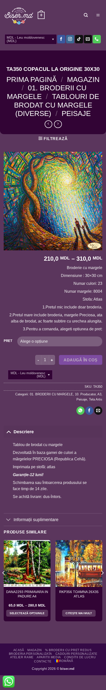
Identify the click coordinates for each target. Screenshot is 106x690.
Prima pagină (31, 79)
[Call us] (97, 39)
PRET (8, 341)
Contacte (42, 661)
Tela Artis (95, 399)
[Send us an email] (88, 39)
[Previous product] (58, 124)
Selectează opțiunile (27, 613)
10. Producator (85, 394)
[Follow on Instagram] (70, 39)
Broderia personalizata (30, 654)
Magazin (83, 79)
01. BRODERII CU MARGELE (51, 394)
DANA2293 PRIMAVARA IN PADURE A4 (27, 594)
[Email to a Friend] (98, 410)
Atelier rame (21, 657)
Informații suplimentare (36, 519)
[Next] (102, 583)
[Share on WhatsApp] (80, 410)
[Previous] (4, 583)
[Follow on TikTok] (79, 39)
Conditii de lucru (80, 657)
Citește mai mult (79, 613)
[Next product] (48, 124)
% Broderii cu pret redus (68, 650)
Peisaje (76, 113)
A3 (99, 394)
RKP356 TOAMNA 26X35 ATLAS (79, 594)
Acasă (18, 650)
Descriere (24, 431)
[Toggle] (8, 431)
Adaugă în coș (80, 360)
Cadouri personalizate (76, 654)
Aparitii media (49, 657)
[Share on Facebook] (89, 410)
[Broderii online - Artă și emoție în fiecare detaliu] (19, 15)
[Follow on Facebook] (61, 39)
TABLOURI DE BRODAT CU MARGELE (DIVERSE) (56, 105)
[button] (41, 15)
